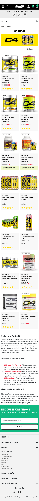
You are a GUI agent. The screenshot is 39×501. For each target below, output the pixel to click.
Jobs (2, 464)
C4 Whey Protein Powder (12, 371)
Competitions (5, 458)
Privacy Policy (5, 466)
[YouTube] (25, 492)
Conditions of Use (6, 468)
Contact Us (4, 454)
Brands (3, 26)
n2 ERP (35, 496)
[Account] (28, 6)
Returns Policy (5, 460)
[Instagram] (14, 492)
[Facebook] (20, 492)
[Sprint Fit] (19, 6)
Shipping (3, 462)
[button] (2, 6)
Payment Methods (6, 456)
